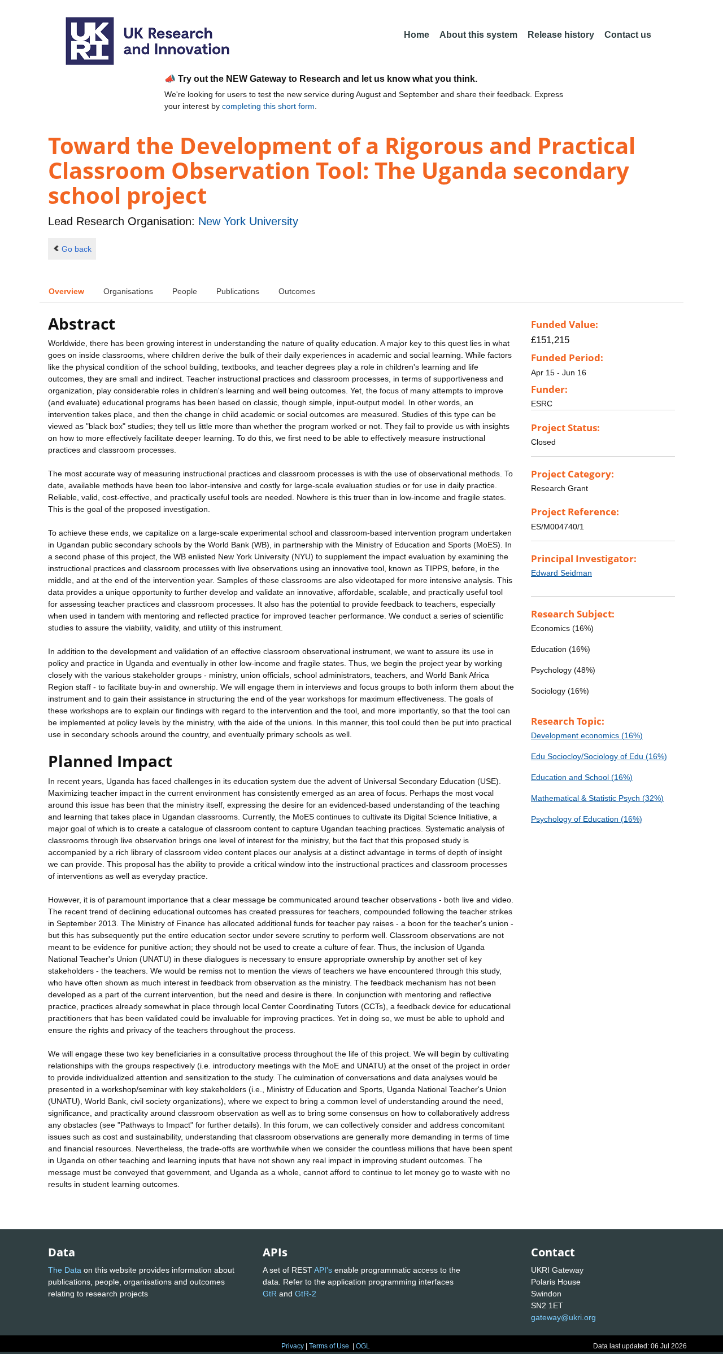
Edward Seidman (561, 572)
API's (323, 1269)
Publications (237, 291)
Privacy (292, 1346)
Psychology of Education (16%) (586, 818)
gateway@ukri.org (563, 1317)
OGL (363, 1346)
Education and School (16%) (582, 777)
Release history (561, 35)
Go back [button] (77, 248)
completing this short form (268, 106)
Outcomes (296, 291)
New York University (248, 221)
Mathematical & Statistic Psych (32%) (597, 798)
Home (416, 35)
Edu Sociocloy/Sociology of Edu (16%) (599, 756)
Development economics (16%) (587, 735)
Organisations (128, 291)
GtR (270, 1293)
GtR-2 (305, 1293)
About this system (478, 35)
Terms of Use (329, 1346)
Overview (66, 291)
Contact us (627, 35)
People (184, 291)
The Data (64, 1269)
